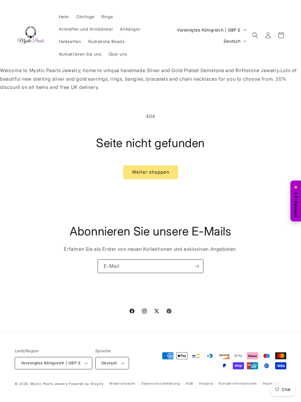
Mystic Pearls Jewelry (49, 384)
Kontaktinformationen (238, 383)
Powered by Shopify (86, 384)
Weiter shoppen (150, 172)
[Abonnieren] (196, 266)
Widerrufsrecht (122, 383)
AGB (189, 383)
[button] (255, 35)
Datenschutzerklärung (160, 383)
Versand (206, 383)
